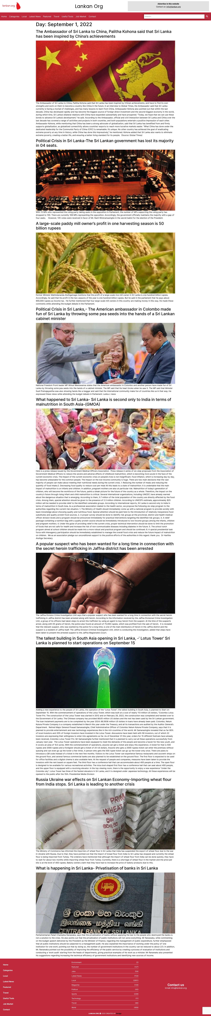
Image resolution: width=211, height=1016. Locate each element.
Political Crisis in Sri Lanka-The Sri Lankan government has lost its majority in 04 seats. (105, 143)
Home (5, 965)
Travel (6, 993)
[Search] (207, 16)
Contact (6, 1009)
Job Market (8, 1004)
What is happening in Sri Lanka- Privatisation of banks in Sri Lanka (97, 868)
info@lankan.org (173, 7)
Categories (8, 970)
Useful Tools (8, 998)
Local (5, 976)
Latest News (8, 981)
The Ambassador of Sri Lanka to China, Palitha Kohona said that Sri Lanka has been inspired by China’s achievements (103, 34)
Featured (7, 987)
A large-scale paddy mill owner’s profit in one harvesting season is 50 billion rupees (100, 225)
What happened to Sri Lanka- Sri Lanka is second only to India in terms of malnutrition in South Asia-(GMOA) (103, 401)
